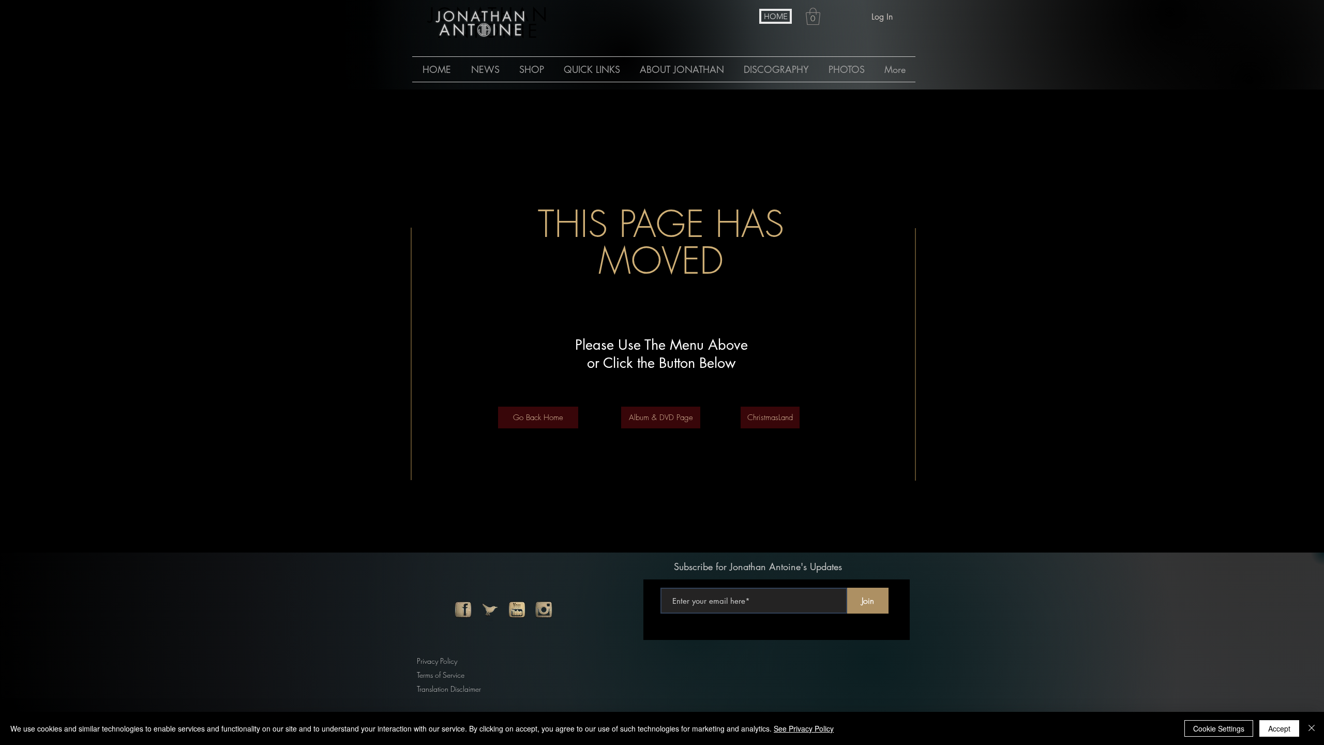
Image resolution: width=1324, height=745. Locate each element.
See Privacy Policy (804, 728)
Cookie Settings (1218, 728)
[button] (813, 16)
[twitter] (490, 610)
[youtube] (517, 610)
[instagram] (544, 610)
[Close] (1311, 728)
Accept (1279, 728)
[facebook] (463, 610)
